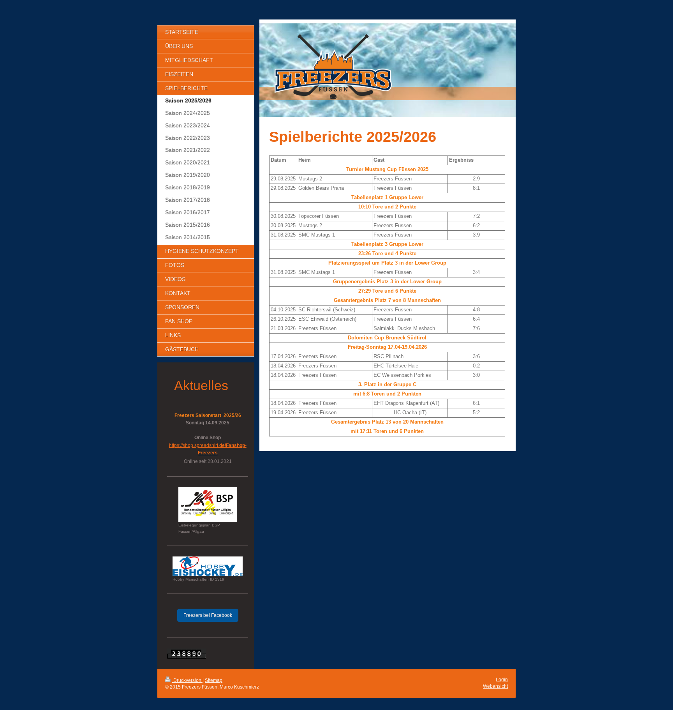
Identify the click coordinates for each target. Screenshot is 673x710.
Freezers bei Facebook (207, 615)
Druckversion (187, 680)
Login (502, 679)
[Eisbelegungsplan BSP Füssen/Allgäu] (207, 504)
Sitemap (213, 680)
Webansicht (495, 686)
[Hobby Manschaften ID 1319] (208, 566)
